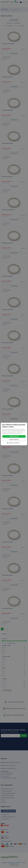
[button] (14, 443)
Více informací (19, 433)
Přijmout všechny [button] (14, 436)
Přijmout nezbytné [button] (14, 439)
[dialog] (14, 434)
